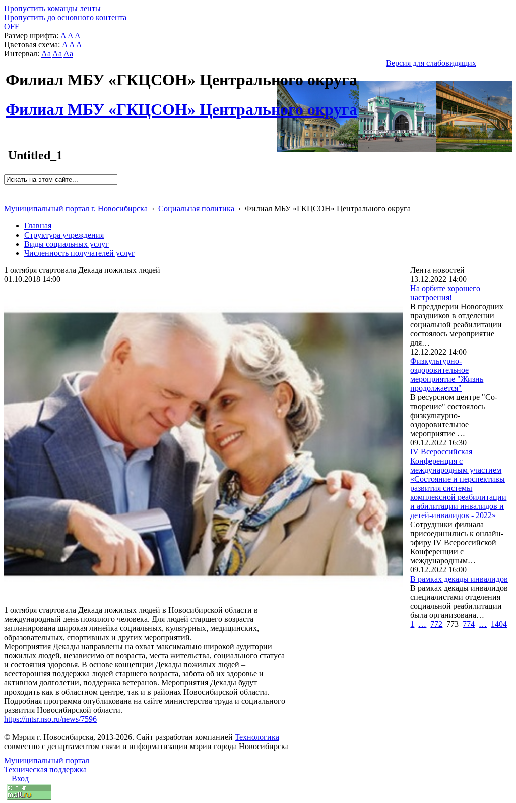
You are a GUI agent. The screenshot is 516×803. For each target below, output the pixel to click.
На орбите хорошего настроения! (445, 293)
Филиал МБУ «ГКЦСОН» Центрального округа (181, 103)
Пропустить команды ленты (52, 8)
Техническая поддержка (45, 769)
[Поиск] (7, 189)
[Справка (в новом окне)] (8, 198)
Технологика (257, 737)
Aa (46, 53)
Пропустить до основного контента (65, 17)
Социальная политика (196, 208)
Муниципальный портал (46, 760)
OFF (11, 26)
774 (469, 624)
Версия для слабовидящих (431, 63)
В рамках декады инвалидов (459, 579)
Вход (20, 778)
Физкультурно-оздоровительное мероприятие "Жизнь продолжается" (446, 374)
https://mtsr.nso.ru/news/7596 (50, 719)
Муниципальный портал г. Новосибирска (76, 208)
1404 (499, 624)
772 (436, 624)
